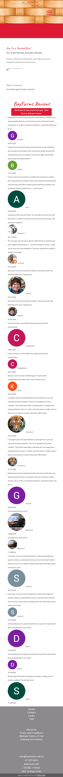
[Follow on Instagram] (28, 34)
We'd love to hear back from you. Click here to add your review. (31, 112)
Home (31, 709)
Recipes (38, 53)
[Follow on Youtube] (35, 34)
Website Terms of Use (31, 736)
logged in (18, 89)
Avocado (29, 53)
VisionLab (41, 775)
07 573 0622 (31, 760)
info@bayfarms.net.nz (31, 756)
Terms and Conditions (31, 733)
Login (31, 716)
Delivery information (31, 739)
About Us (31, 729)
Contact (31, 712)
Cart (31, 719)
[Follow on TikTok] (42, 34)
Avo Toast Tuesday (15, 53)
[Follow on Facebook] (21, 34)
